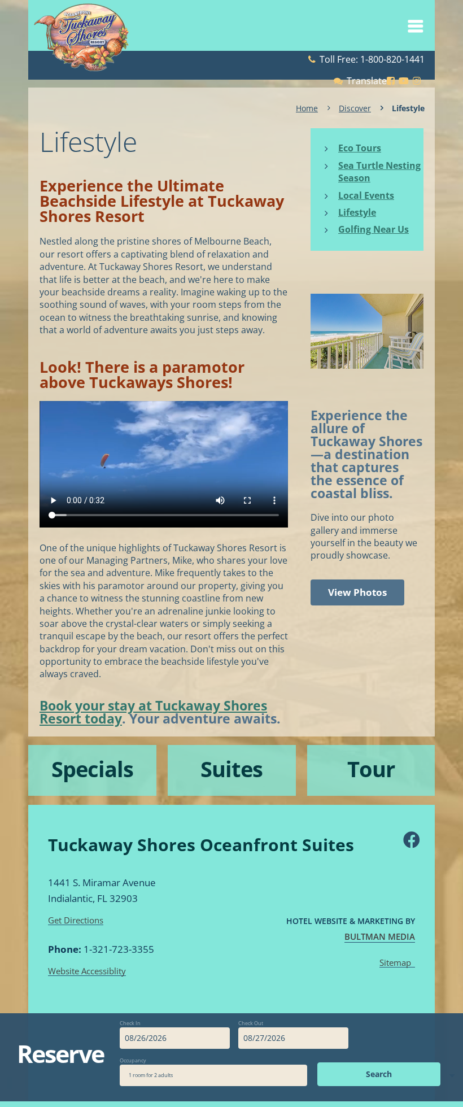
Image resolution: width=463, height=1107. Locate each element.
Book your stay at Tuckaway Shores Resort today (153, 711)
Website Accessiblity (87, 971)
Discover (355, 108)
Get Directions (75, 920)
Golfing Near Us (373, 229)
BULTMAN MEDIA (379, 936)
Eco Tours (359, 148)
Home (307, 108)
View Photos (357, 592)
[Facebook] (410, 839)
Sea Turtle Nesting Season (379, 171)
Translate (367, 81)
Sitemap (395, 962)
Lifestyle (357, 212)
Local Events (366, 195)
